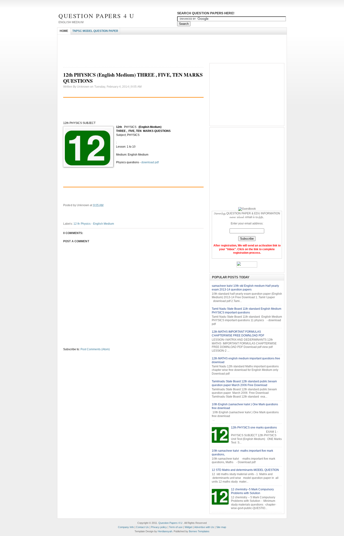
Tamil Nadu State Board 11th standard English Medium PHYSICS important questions (246, 310)
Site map (221, 527)
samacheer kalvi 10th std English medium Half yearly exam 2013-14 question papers (245, 287)
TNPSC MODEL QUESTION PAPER (95, 31)
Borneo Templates (199, 531)
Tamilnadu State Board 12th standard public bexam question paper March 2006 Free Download (244, 383)
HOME (64, 31)
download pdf (150, 162)
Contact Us (142, 527)
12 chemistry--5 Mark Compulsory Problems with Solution (252, 491)
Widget (188, 527)
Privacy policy (159, 527)
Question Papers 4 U (96, 16)
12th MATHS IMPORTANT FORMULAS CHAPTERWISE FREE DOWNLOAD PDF (238, 333)
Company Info (126, 527)
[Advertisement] (142, 39)
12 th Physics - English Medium (93, 223)
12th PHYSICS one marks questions (254, 427)
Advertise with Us (204, 527)
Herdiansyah (165, 531)
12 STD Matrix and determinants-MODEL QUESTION (245, 470)
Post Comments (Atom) (95, 349)
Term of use (176, 527)
